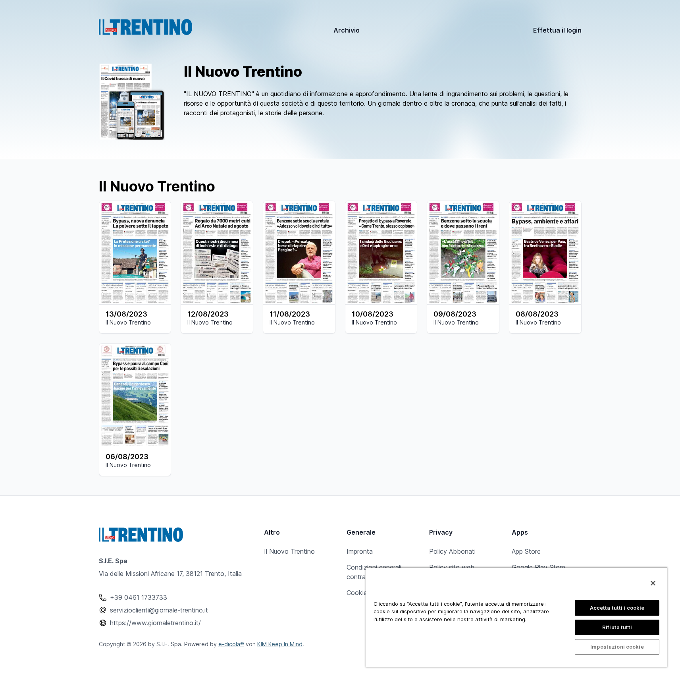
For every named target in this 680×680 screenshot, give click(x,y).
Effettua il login (557, 30)
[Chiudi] (653, 583)
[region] (516, 617)
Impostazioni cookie (616, 646)
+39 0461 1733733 (138, 597)
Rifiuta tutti (617, 627)
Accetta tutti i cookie (617, 608)
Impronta (360, 551)
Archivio (346, 30)
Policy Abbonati (452, 551)
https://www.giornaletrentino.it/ (155, 623)
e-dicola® (231, 644)
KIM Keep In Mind (279, 644)
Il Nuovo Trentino (289, 551)
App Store (526, 551)
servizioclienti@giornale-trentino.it (159, 610)
